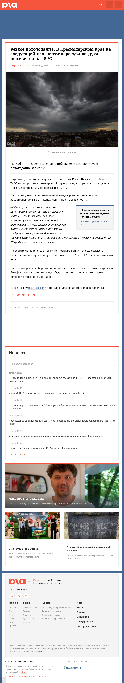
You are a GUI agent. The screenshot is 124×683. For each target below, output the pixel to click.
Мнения (12, 615)
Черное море (47, 307)
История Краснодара (50, 615)
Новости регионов (22, 363)
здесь (39, 651)
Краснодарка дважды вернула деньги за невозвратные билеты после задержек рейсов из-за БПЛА (62, 422)
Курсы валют (28, 618)
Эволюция (83, 616)
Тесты (80, 607)
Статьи (12, 611)
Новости (18, 352)
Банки (26, 602)
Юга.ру (36, 580)
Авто (80, 602)
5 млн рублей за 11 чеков (23, 548)
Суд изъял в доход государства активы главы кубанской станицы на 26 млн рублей (56, 435)
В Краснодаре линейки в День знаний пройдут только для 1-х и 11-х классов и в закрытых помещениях (60, 379)
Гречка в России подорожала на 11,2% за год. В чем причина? (44, 448)
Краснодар (15, 307)
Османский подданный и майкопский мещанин (88, 548)
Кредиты (27, 615)
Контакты (41, 676)
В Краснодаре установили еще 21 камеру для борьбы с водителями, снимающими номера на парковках (62, 406)
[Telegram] (19, 596)
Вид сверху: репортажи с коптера (56, 607)
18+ (101, 5)
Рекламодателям (26, 676)
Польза (81, 612)
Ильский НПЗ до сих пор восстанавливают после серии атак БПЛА (46, 393)
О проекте (10, 676)
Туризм (45, 602)
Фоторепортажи (86, 626)
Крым (26, 307)
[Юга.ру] (9, 5)
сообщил (100, 179)
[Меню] (118, 5)
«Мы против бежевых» (27, 498)
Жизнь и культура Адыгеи (53, 618)
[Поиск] (109, 5)
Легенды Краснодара (51, 611)
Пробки (12, 625)
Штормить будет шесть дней (94, 221)
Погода (34, 307)
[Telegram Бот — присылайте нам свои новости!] (26, 596)
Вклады (26, 611)
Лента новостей (16, 454)
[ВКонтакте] (12, 596)
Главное (13, 602)
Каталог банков (30, 607)
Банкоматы (28, 622)
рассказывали (37, 287)
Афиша (12, 618)
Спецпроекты (85, 621)
